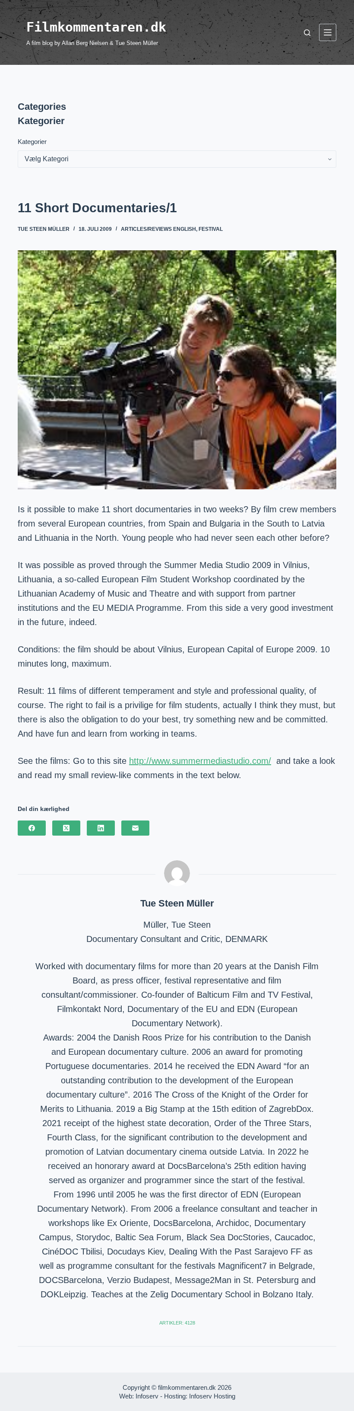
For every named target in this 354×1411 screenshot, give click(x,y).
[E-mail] (135, 828)
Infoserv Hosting (212, 1396)
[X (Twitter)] (66, 828)
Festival (211, 229)
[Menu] (327, 32)
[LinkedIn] (101, 828)
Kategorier (32, 141)
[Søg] (307, 32)
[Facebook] (32, 828)
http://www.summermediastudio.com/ (200, 761)
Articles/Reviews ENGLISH (158, 229)
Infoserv (147, 1396)
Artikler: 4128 (177, 1322)
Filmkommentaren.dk (96, 27)
